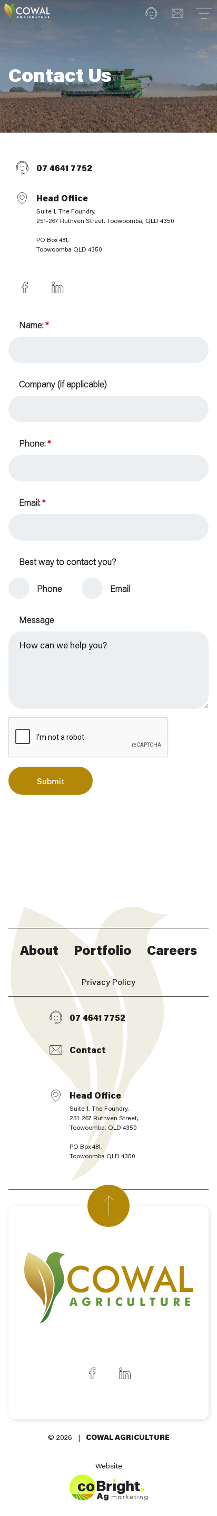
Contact (88, 1049)
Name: (33, 324)
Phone (49, 588)
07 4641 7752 (64, 167)
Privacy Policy (108, 981)
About (39, 950)
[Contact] (177, 13)
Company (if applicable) (63, 383)
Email (120, 588)
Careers (172, 950)
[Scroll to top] (108, 1206)
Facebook (92, 1373)
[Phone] (151, 13)
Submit (51, 780)
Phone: (35, 443)
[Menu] (204, 13)
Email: (32, 502)
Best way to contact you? (67, 561)
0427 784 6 (25, 287)
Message (36, 619)
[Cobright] (27, 13)
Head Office (105, 222)
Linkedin (125, 1373)
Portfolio (103, 950)
